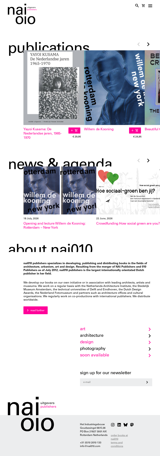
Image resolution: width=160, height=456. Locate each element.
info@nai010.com (90, 446)
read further (37, 310)
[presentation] (138, 45)
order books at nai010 (119, 437)
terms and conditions (117, 445)
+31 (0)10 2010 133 (90, 443)
